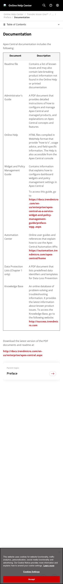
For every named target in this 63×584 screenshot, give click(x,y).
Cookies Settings (31, 571)
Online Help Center (13, 14)
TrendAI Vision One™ (37, 14)
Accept (31, 579)
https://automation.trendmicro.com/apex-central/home (43, 254)
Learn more (48, 565)
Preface (7, 17)
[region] (31, 566)
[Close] (59, 552)
